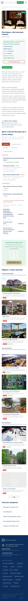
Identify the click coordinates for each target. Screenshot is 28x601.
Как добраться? (7, 511)
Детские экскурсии (8, 579)
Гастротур (5, 586)
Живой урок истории (15, 573)
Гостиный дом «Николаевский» (13, 194)
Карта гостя (20, 2)
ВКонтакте (11, 51)
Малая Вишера (6, 36)
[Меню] (25, 2)
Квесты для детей (19, 576)
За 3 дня (19, 566)
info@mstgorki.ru (7, 48)
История (5, 147)
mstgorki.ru (9, 53)
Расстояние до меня (14, 61)
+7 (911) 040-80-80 (7, 46)
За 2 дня (12, 566)
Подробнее (21, 214)
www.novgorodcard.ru (8, 126)
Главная (3, 7)
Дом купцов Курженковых (11, 174)
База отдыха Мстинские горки (12, 186)
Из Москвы (19, 563)
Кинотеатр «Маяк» (9, 165)
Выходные (18, 579)
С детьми (5, 144)
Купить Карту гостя (7, 67)
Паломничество (16, 144)
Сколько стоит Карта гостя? (11, 526)
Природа (16, 583)
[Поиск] (15, 2)
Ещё (14, 497)
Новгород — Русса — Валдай (10, 569)
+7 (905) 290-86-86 (7, 553)
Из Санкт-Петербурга (8, 563)
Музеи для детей (7, 576)
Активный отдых (8, 151)
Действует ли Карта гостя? (10, 507)
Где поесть (9, 7)
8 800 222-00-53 (6, 549)
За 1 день (5, 566)
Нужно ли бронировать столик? (12, 516)
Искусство (14, 147)
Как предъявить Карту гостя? (11, 521)
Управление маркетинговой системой (9, 597)
